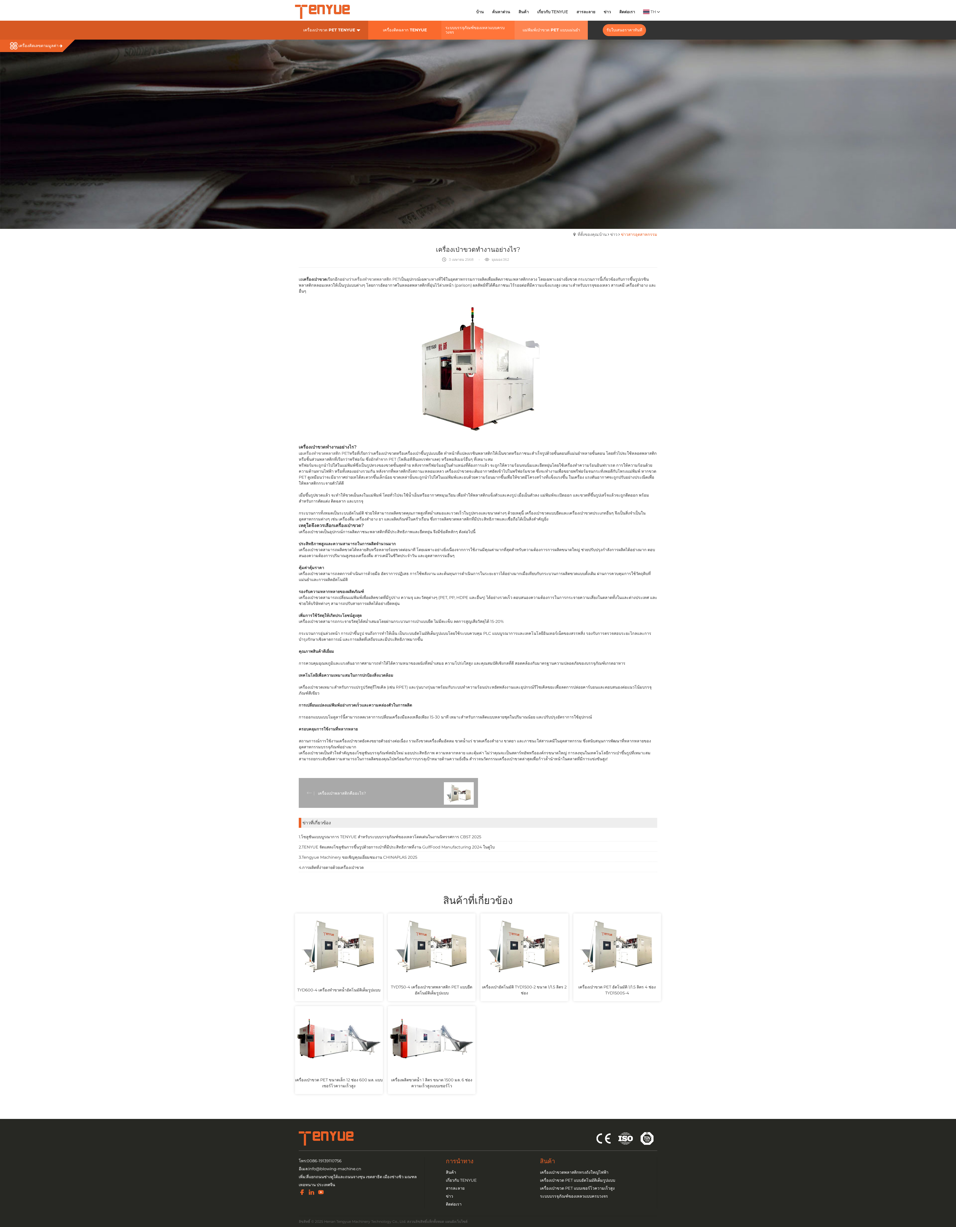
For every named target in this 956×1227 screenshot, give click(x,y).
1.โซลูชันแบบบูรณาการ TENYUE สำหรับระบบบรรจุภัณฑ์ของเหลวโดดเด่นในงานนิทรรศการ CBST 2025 (390, 837)
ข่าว (613, 234)
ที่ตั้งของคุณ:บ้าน (592, 234)
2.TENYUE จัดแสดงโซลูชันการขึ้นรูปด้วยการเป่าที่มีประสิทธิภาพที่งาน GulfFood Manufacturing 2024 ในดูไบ (397, 847)
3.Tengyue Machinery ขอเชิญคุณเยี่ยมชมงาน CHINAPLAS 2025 (358, 857)
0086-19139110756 (324, 1161)
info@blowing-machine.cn (334, 1168)
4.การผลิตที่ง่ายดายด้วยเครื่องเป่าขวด (331, 867)
